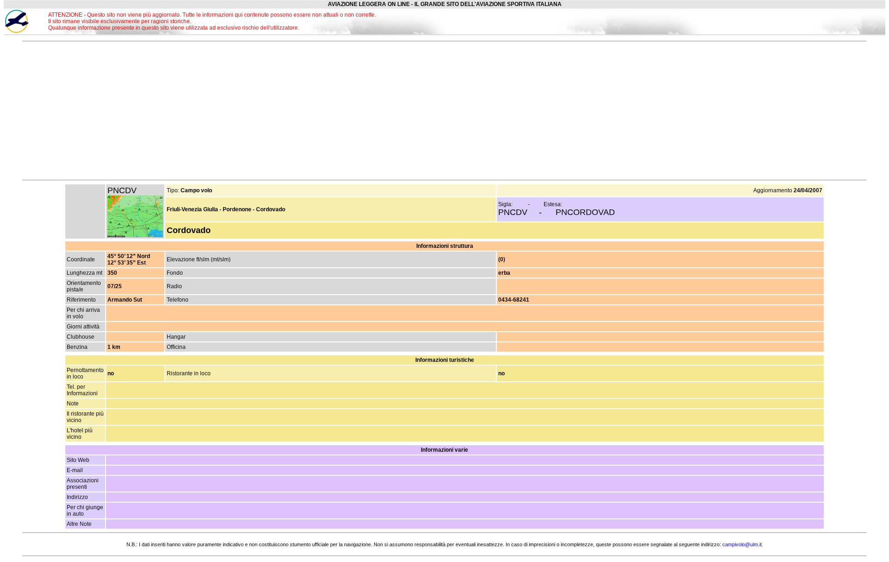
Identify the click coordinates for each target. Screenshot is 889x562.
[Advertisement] (791, 21)
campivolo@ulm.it (742, 544)
